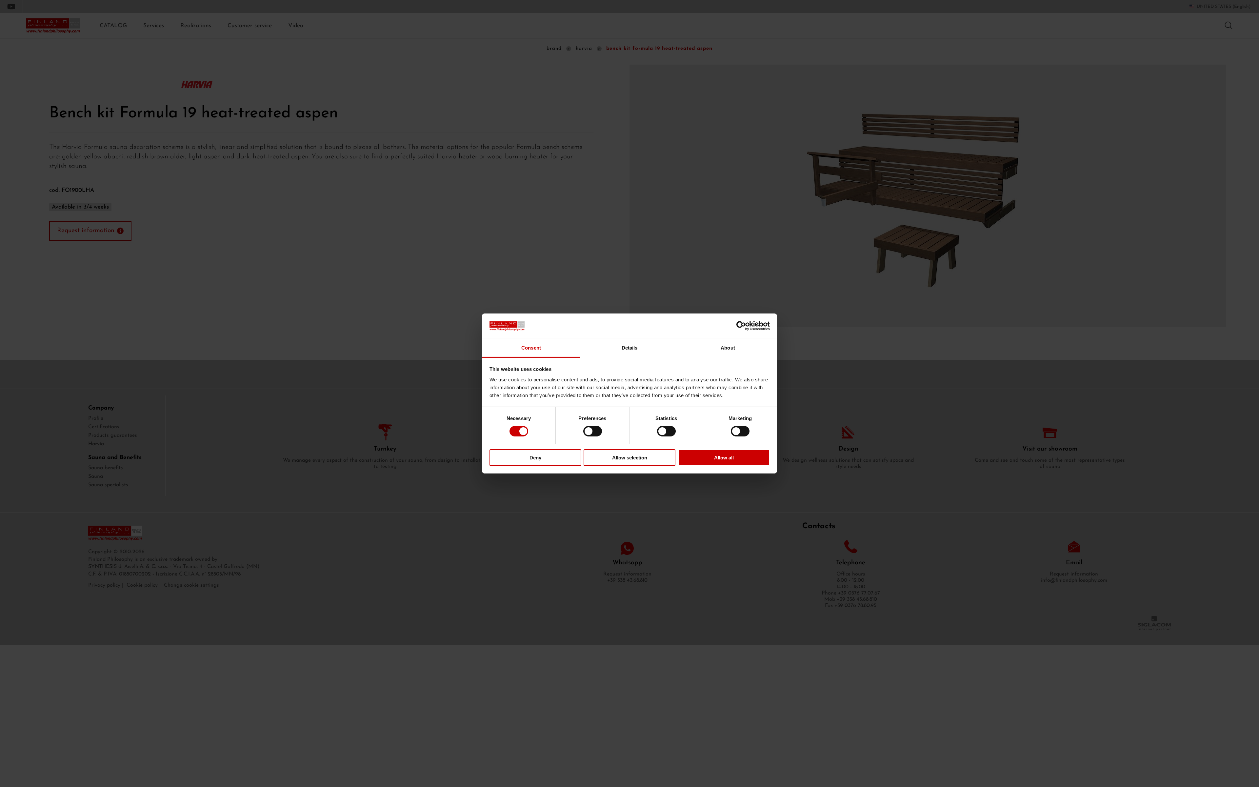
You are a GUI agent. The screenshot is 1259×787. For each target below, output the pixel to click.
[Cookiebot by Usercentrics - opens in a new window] (741, 326)
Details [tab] (630, 348)
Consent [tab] (531, 348)
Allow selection (629, 457)
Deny (535, 457)
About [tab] (728, 348)
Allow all (724, 457)
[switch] (592, 431)
